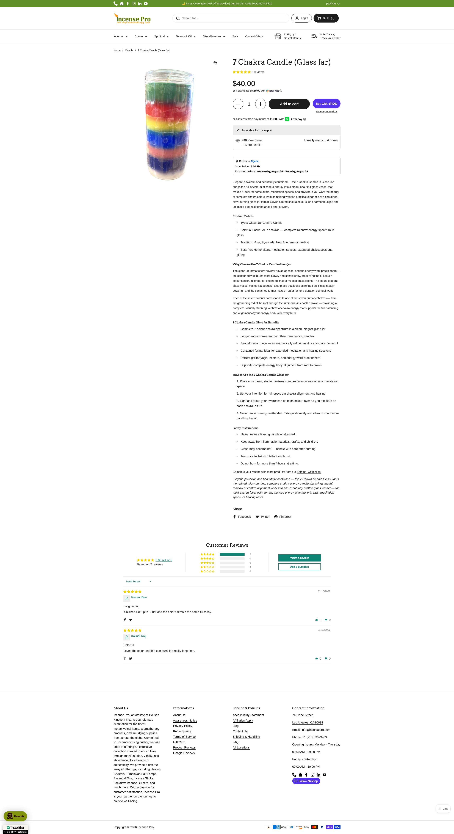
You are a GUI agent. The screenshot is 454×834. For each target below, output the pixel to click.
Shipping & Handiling (246, 736)
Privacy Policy (182, 726)
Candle (129, 50)
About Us (179, 715)
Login (304, 18)
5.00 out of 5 (164, 560)
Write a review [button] (299, 557)
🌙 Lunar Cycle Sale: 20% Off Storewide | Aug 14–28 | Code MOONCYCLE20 (227, 3)
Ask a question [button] (299, 566)
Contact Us (240, 731)
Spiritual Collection (309, 471)
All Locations (241, 747)
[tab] (251, 145)
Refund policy (182, 731)
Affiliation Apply (243, 720)
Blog (236, 726)
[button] (326, 18)
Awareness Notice (185, 720)
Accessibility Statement (248, 715)
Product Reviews (184, 747)
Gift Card (179, 742)
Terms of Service (184, 736)
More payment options (326, 111)
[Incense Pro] (132, 18)
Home (117, 50)
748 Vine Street (302, 715)
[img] (132, 591)
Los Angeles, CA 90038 (307, 722)
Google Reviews (184, 753)
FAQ (236, 742)
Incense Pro (146, 827)
